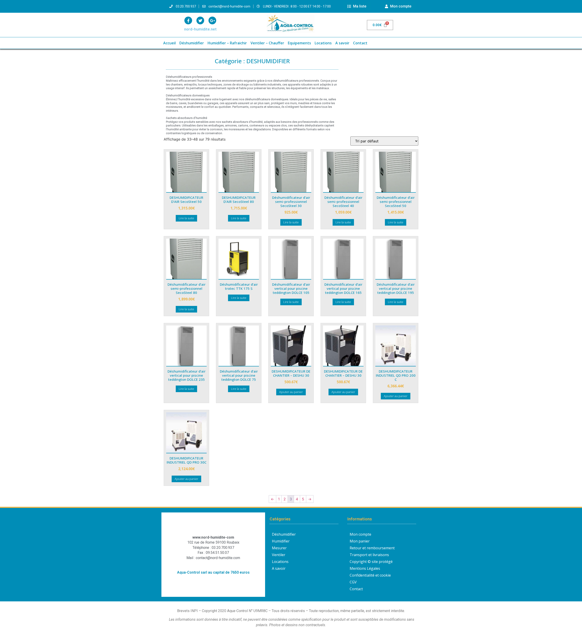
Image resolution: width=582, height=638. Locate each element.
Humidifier (281, 541)
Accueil (169, 42)
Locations (323, 42)
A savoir (342, 42)
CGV (353, 582)
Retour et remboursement (372, 547)
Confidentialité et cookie (370, 575)
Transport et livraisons (369, 554)
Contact (360, 42)
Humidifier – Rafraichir (227, 42)
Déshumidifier (191, 42)
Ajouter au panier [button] (291, 392)
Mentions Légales (365, 568)
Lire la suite (186, 218)
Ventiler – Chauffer (267, 42)
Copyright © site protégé (371, 561)
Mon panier (360, 541)
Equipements (299, 42)
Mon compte (360, 534)
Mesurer (279, 547)
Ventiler (278, 554)
